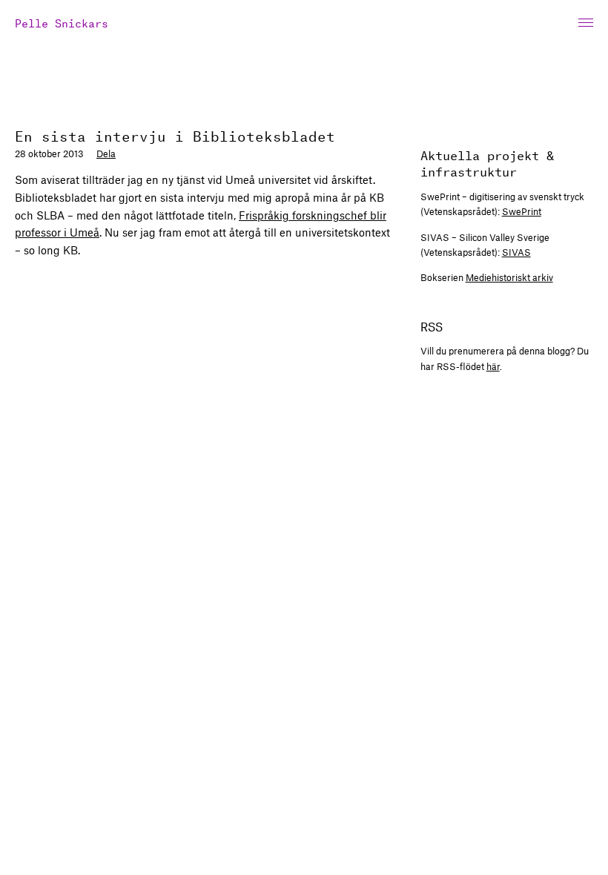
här (493, 366)
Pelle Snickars (61, 21)
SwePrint (521, 211)
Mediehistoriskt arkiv (509, 277)
